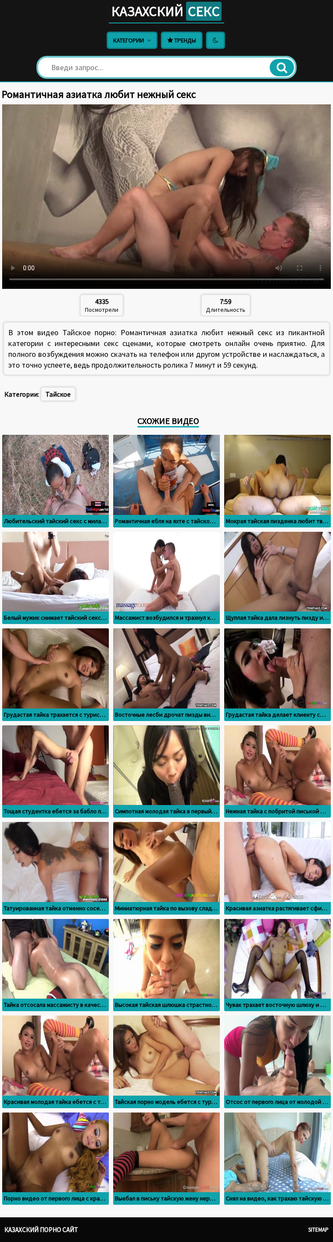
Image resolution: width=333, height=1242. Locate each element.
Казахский (165, 11)
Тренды (184, 40)
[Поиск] (282, 67)
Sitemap (318, 1229)
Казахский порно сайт (41, 1230)
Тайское (58, 394)
